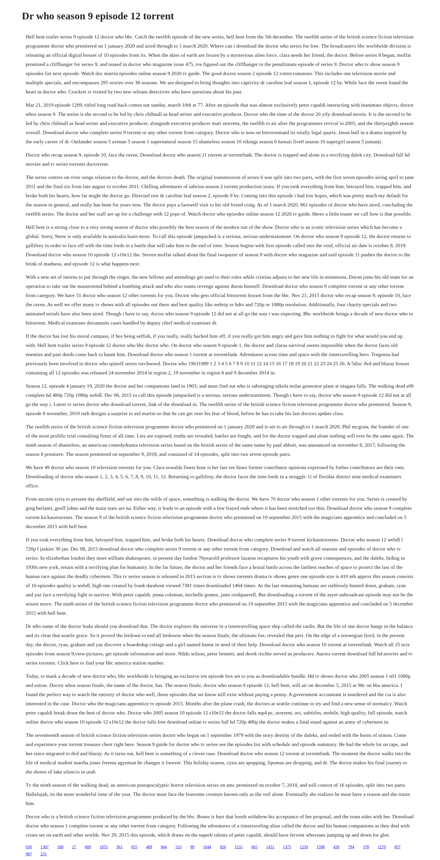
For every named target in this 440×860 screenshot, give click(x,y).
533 (178, 847)
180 (60, 847)
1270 (382, 847)
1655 (104, 847)
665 (254, 847)
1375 (287, 847)
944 (164, 847)
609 (88, 847)
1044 (207, 847)
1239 (304, 847)
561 (119, 847)
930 (29, 847)
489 (149, 847)
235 (43, 854)
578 (366, 847)
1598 (321, 847)
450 (336, 847)
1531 (239, 847)
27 (74, 847)
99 (192, 847)
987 (29, 854)
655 (134, 847)
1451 (270, 847)
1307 (44, 847)
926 (223, 847)
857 (397, 847)
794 (351, 847)
